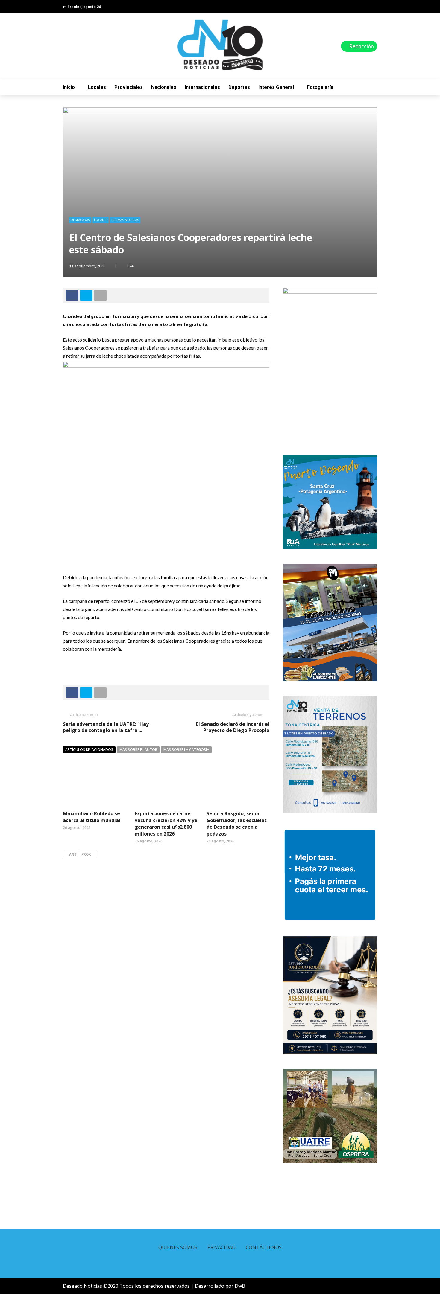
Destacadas (80, 220)
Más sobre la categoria (186, 749)
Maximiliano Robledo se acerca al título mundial (91, 816)
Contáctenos (264, 1247)
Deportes (239, 87)
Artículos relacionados (89, 749)
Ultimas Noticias (125, 220)
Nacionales (163, 87)
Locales (97, 87)
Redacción (361, 46)
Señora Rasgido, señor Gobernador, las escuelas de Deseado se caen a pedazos (237, 823)
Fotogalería (320, 87)
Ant (73, 854)
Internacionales (202, 87)
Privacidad (221, 1247)
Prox (86, 854)
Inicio (69, 87)
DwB (240, 1286)
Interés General (276, 87)
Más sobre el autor (138, 749)
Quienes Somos (177, 1247)
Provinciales (128, 87)
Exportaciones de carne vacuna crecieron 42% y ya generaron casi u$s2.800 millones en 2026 (166, 823)
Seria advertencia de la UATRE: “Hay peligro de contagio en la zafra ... (106, 727)
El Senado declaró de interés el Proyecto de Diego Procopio (232, 727)
